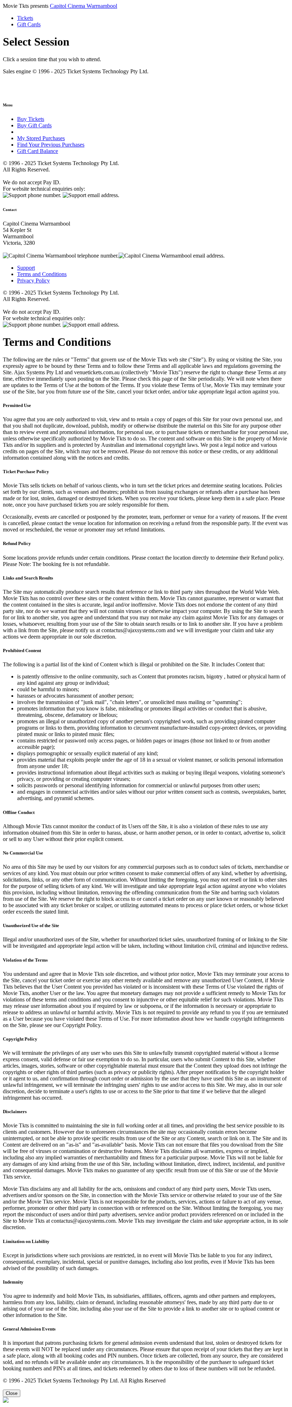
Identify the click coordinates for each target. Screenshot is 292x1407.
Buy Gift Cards (34, 125)
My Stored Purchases (41, 138)
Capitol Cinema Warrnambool (83, 6)
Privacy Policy (33, 280)
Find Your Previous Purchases (50, 145)
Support (26, 268)
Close (11, 1393)
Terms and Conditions (42, 274)
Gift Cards (29, 24)
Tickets (25, 18)
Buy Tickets (30, 119)
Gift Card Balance (37, 151)
